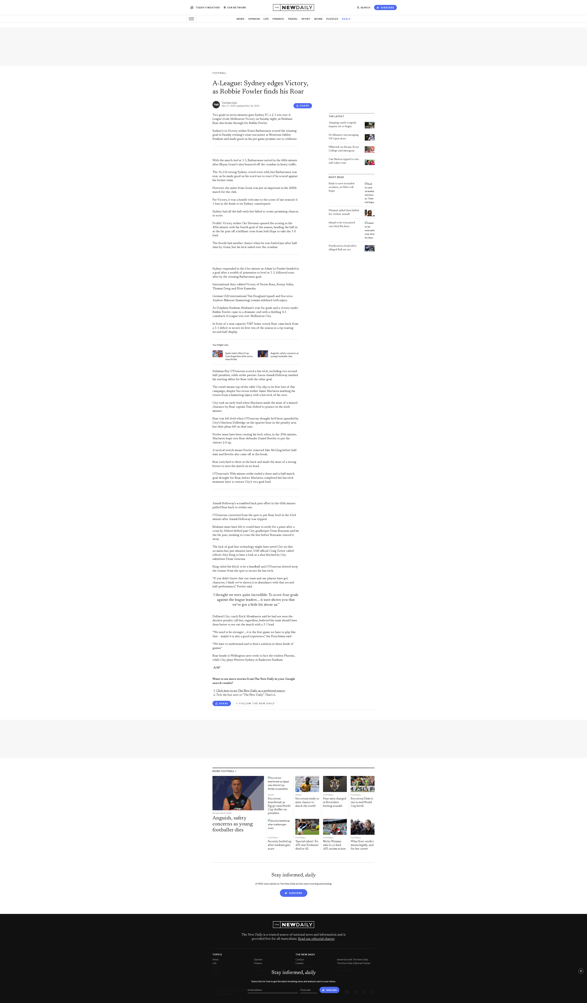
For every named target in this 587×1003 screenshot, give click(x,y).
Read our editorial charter (316, 939)
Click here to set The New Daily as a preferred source (250, 690)
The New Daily (229, 102)
